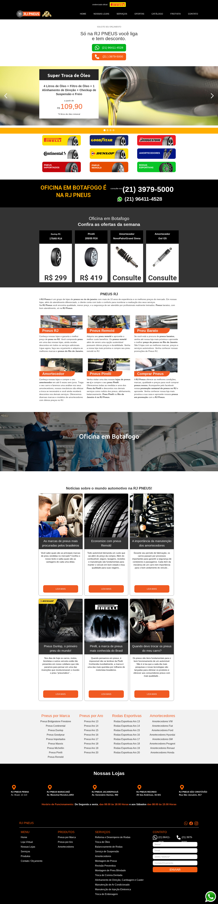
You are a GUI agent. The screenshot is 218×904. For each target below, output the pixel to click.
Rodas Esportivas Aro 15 (127, 730)
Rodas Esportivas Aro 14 (127, 726)
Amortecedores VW (162, 721)
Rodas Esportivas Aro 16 (127, 734)
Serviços (25, 851)
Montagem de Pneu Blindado (110, 870)
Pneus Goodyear (56, 734)
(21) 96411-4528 (143, 199)
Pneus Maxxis (55, 743)
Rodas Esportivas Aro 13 (127, 721)
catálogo (157, 14)
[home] (34, 14)
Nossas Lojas (28, 846)
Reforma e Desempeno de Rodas (112, 837)
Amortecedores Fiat (162, 726)
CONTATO (193, 14)
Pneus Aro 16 (91, 734)
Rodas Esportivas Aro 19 (127, 748)
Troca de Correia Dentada (108, 875)
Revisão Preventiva (105, 865)
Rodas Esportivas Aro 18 (127, 743)
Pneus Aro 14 (91, 726)
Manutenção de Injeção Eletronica (113, 889)
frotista (175, 14)
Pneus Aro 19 (91, 748)
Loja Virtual (27, 842)
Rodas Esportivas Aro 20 (127, 752)
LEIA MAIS (61, 589)
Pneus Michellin (55, 748)
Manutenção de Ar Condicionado (112, 884)
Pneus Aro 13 (91, 721)
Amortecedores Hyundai (162, 734)
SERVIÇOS (122, 14)
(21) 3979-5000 (148, 189)
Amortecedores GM (162, 739)
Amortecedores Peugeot (162, 743)
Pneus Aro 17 (91, 739)
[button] (6, 95)
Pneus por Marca (55, 716)
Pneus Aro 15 (91, 730)
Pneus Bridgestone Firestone (55, 721)
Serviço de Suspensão (107, 851)
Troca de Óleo (102, 842)
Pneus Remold (55, 757)
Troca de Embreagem (106, 894)
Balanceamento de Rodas (108, 846)
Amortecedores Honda (162, 752)
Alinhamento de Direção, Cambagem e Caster (119, 880)
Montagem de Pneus (106, 861)
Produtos (25, 856)
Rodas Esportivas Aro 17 (127, 739)
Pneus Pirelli (55, 752)
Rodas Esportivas (127, 716)
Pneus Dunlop (55, 730)
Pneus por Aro (91, 716)
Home (83, 14)
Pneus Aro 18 (91, 743)
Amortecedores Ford (162, 730)
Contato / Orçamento (31, 861)
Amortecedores (162, 716)
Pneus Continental (55, 726)
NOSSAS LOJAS (101, 14)
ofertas (139, 14)
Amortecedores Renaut (162, 748)
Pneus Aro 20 (91, 752)
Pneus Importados (55, 739)
